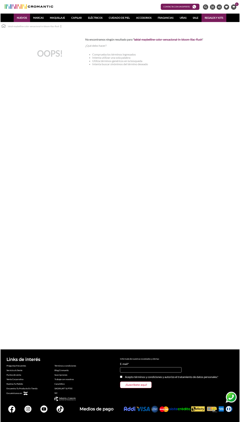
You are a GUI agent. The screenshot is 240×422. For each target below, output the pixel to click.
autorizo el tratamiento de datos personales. (190, 376)
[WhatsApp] (231, 397)
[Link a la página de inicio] (4, 26)
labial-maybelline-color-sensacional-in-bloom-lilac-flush (33, 26)
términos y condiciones (148, 376)
